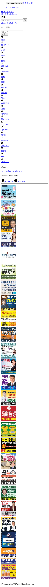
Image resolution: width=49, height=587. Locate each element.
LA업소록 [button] (5, 171)
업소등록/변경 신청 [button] (9, 14)
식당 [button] (3, 40)
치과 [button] (3, 56)
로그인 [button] (8, 7)
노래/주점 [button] (5, 140)
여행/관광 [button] (5, 71)
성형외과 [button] (5, 61)
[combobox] (12, 32)
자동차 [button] (4, 98)
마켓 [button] (3, 109)
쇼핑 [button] (3, 50)
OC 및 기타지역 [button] (15, 171)
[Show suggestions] (2, 34)
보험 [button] (3, 77)
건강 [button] (3, 82)
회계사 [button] (4, 135)
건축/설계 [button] (5, 146)
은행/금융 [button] (5, 103)
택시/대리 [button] (5, 114)
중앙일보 (7, 12)
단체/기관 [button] (5, 162)
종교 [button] (3, 156)
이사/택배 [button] (5, 130)
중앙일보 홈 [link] (28, 3)
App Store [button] (21, 181)
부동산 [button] (4, 93)
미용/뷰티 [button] (5, 66)
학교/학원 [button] (5, 119)
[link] (24, 192)
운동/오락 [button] (5, 125)
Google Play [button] (9, 181)
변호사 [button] (4, 87)
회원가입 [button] (15, 7)
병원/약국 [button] (5, 45)
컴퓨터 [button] (4, 151)
